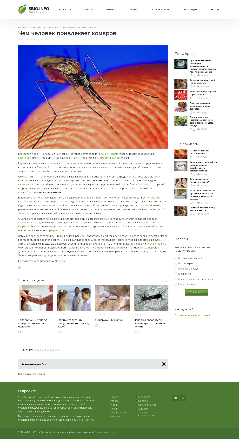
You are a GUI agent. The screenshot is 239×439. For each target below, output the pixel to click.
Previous (162, 281)
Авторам (143, 408)
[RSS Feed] (218, 9)
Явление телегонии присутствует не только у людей (73, 323)
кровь (42, 205)
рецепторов (56, 230)
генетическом (109, 154)
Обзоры (88, 9)
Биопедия (190, 9)
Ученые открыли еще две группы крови (203, 93)
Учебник (111, 9)
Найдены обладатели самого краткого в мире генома (149, 323)
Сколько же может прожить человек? (199, 180)
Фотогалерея (185, 263)
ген (161, 226)
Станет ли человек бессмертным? (199, 152)
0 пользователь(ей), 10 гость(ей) (192, 315)
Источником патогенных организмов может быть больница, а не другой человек (202, 195)
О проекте (144, 397)
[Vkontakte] (212, 9)
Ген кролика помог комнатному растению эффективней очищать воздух (201, 121)
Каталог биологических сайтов (195, 279)
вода (157, 176)
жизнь (104, 209)
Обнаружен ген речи (109, 320)
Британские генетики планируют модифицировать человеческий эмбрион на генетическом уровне (203, 66)
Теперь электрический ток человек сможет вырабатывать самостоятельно (203, 166)
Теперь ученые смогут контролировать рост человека (32, 323)
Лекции (133, 9)
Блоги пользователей (190, 258)
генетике (155, 197)
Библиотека (184, 273)
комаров (78, 163)
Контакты (143, 400)
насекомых (24, 157)
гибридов (23, 226)
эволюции (40, 171)
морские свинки (155, 243)
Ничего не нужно (188, 284)
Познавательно (161, 9)
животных (53, 205)
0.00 (39, 40)
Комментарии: (35, 364)
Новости (65, 9)
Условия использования (146, 414)
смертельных (108, 157)
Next (166, 281)
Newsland (60, 261)
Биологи (23, 201)
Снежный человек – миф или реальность (202, 81)
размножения (61, 180)
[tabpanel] (35, 309)
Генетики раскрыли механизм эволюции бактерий (200, 106)
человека (133, 176)
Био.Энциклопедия (188, 268)
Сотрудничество (147, 404)
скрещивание (26, 222)
